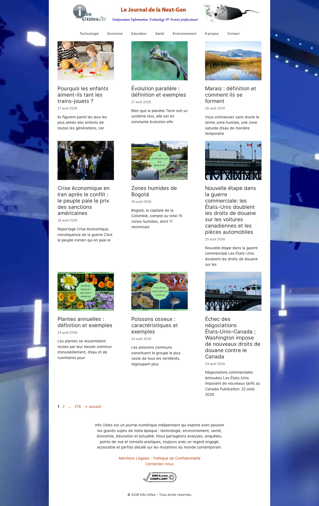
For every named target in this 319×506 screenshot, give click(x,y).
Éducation (138, 33)
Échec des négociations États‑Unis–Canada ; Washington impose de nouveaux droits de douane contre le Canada (232, 338)
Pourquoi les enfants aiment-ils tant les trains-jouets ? (83, 94)
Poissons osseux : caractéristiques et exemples (154, 325)
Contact (233, 33)
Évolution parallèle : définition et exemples (158, 91)
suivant (92, 406)
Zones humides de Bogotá (154, 191)
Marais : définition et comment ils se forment (230, 94)
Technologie (89, 33)
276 (78, 406)
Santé (159, 33)
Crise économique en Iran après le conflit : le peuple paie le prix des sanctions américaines (84, 200)
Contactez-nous (160, 464)
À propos (212, 33)
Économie (115, 33)
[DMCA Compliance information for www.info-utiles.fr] (159, 481)
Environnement (184, 33)
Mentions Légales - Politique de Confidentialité (160, 458)
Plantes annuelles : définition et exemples (85, 322)
